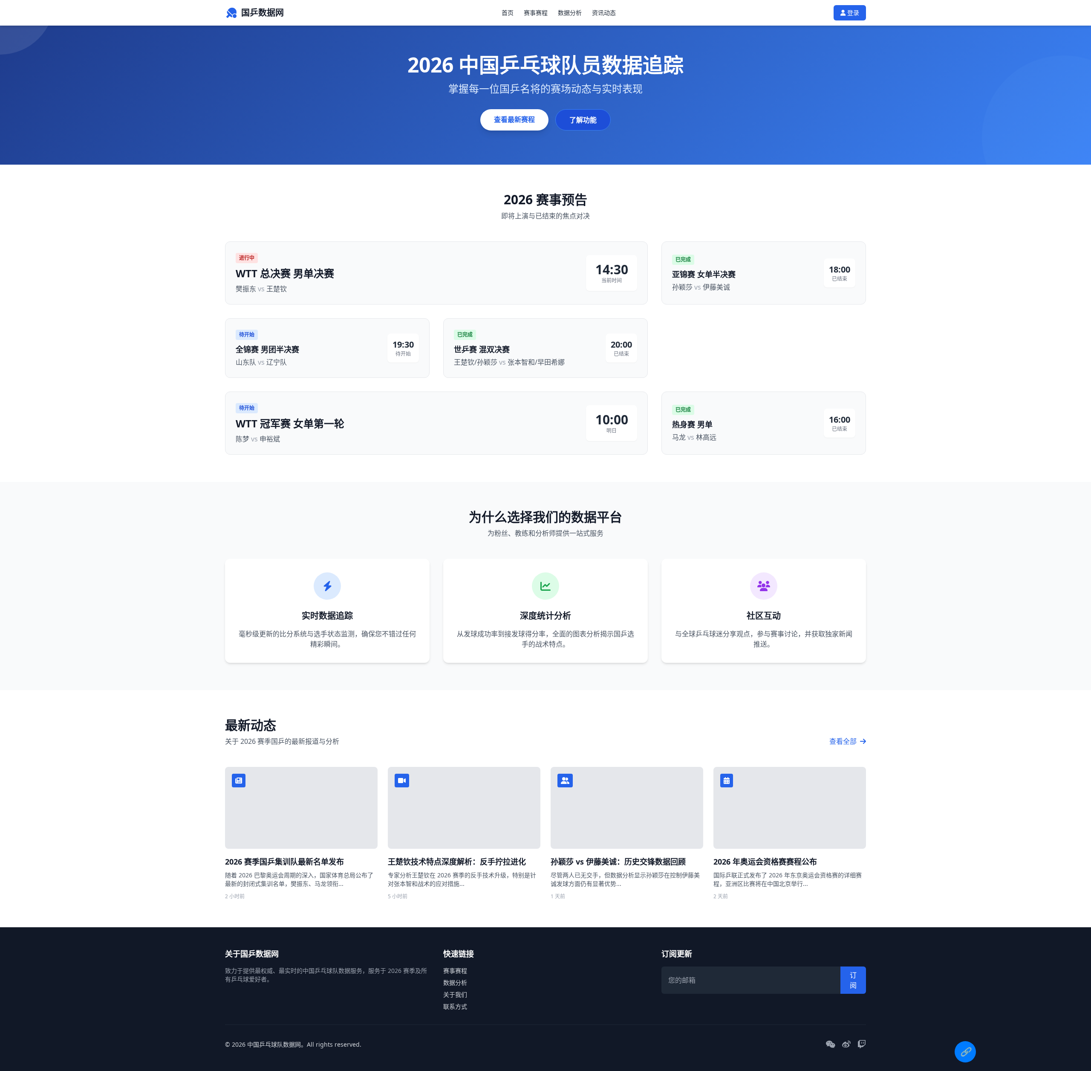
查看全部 (843, 741)
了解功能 (583, 120)
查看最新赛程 (514, 119)
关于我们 (455, 994)
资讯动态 (604, 13)
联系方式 (455, 1006)
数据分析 (570, 13)
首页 (508, 13)
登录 (852, 13)
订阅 (853, 980)
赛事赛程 (536, 13)
